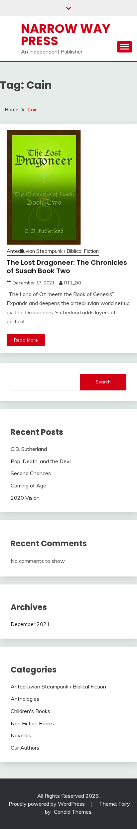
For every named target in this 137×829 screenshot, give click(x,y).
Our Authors (25, 747)
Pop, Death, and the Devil (41, 461)
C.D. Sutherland (29, 449)
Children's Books (30, 711)
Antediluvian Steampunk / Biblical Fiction (53, 251)
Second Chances (31, 473)
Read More (26, 340)
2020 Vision (25, 497)
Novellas (21, 735)
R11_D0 (72, 283)
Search (103, 382)
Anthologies (25, 698)
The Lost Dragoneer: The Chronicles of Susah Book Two (67, 266)
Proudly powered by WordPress (47, 803)
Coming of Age (28, 485)
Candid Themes (72, 811)
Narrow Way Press (65, 35)
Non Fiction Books (32, 723)
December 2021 (30, 624)
